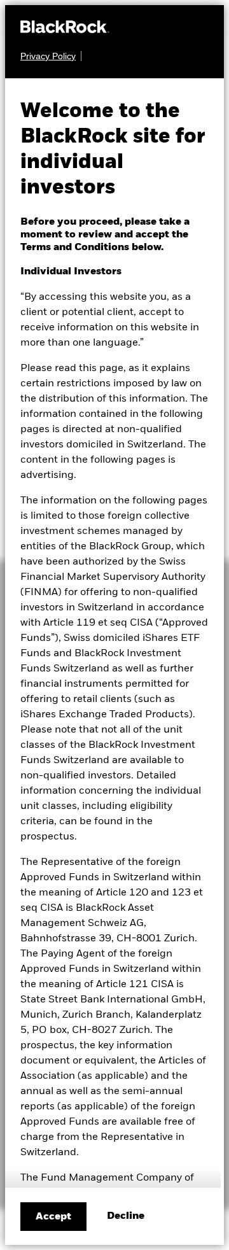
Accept (53, 1217)
